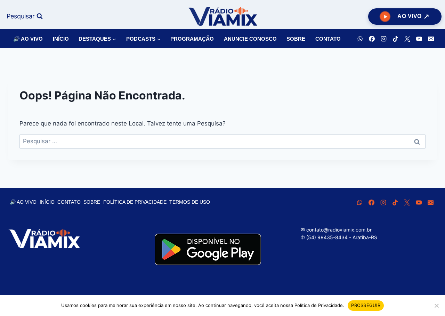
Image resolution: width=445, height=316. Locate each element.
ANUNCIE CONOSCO (250, 39)
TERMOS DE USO (189, 202)
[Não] (436, 305)
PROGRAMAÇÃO (192, 39)
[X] (407, 39)
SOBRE (295, 39)
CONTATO (328, 39)
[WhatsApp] (360, 39)
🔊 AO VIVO (28, 39)
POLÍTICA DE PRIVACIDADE (135, 202)
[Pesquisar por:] (222, 141)
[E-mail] (431, 39)
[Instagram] (383, 39)
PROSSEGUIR (365, 305)
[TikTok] (395, 39)
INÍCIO (61, 39)
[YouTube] (419, 39)
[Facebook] (372, 39)
